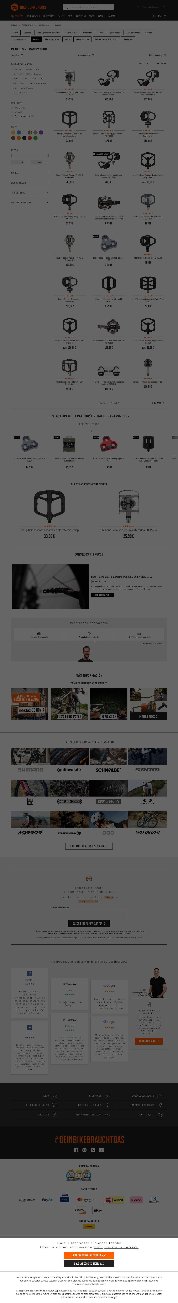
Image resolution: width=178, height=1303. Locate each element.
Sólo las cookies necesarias (89, 1264)
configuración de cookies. (116, 1247)
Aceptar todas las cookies (87, 1255)
